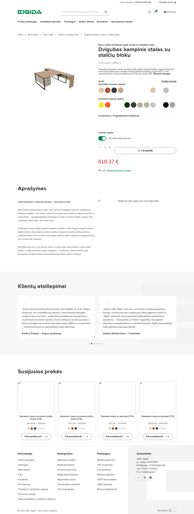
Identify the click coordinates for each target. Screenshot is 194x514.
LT (168, 12)
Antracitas (114, 90)
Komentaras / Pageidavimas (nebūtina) (118, 115)
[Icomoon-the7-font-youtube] (150, 477)
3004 (114, 105)
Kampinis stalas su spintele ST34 (117, 416)
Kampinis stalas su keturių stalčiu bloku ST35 (76, 417)
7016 (133, 105)
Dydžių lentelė (169, 81)
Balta (133, 90)
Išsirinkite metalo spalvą (111, 99)
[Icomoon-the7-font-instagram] (144, 477)
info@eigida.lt (148, 472)
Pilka (166, 90)
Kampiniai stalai (120, 44)
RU (174, 12)
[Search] (106, 12)
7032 (146, 105)
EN (171, 12)
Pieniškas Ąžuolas (159, 90)
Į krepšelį (147, 150)
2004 (108, 105)
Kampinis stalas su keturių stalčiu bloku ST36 (36, 417)
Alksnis (108, 90)
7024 (140, 105)
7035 (153, 105)
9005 (166, 105)
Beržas (140, 90)
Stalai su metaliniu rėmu (141, 44)
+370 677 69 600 (149, 468)
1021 (101, 105)
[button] (91, 343)
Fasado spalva (106, 132)
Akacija (101, 90)
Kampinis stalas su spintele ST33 (158, 416)
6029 (127, 105)
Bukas (146, 90)
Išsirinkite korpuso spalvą (111, 84)
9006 (172, 105)
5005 (121, 105)
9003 (159, 105)
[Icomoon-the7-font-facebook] (139, 477)
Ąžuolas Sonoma (127, 90)
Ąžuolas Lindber (121, 90)
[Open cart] (155, 12)
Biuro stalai (104, 44)
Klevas (153, 90)
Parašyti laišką (166, 2)
